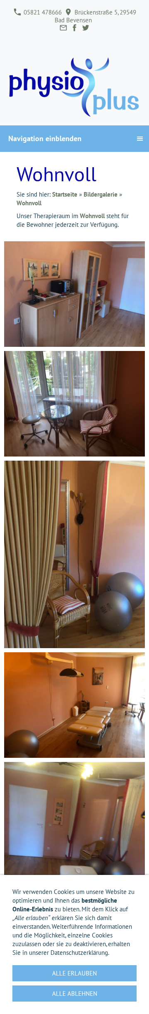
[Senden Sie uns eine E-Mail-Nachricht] (63, 28)
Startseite (64, 194)
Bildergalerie (101, 194)
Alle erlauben (74, 973)
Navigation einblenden (45, 138)
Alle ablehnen (74, 993)
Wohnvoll (29, 203)
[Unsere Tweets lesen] (86, 28)
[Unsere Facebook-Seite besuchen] (74, 28)
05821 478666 (42, 12)
